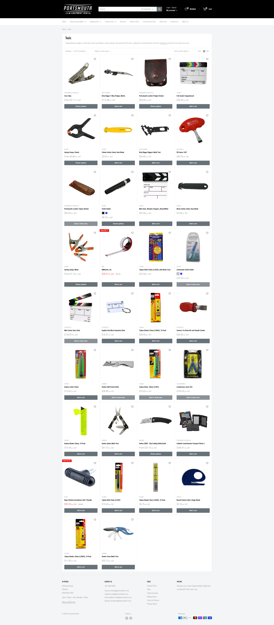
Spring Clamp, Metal (71, 270)
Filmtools (180, 149)
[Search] (159, 9)
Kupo (66, 497)
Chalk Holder (106, 209)
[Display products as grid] (204, 51)
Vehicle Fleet (134, 22)
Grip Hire (123, 22)
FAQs (149, 589)
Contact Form (152, 586)
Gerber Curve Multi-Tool (110, 556)
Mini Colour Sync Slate (72, 330)
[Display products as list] (208, 51)
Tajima (141, 266)
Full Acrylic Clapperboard (185, 96)
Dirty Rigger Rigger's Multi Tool (150, 152)
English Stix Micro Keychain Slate (113, 330)
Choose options (81, 106)
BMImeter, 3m (106, 270)
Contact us (164, 43)
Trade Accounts (152, 593)
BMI (103, 266)
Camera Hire (109, 22)
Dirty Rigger (106, 93)
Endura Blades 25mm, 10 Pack (74, 444)
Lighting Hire (94, 22)
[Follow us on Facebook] (126, 618)
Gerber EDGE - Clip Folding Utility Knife (152, 444)
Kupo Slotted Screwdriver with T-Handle (78, 500)
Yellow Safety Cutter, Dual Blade (113, 152)
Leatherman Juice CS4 (184, 387)
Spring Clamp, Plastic (71, 152)
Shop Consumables (77, 22)
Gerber (104, 384)
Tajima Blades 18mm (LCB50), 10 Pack (77, 556)
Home (64, 22)
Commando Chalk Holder (185, 270)
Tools (69, 29)
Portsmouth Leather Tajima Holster (76, 209)
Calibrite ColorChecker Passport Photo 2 (191, 444)
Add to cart (118, 106)
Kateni (66, 384)
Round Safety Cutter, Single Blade (188, 500)
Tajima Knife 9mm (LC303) (111, 500)
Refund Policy (152, 597)
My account (171, 10)
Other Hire (163, 22)
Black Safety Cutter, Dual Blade (187, 209)
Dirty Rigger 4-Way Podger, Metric (113, 96)
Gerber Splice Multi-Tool (110, 444)
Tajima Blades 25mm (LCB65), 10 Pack (152, 330)
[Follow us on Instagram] (130, 618)
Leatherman (181, 384)
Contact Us (174, 22)
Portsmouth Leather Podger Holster (151, 96)
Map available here (68, 602)
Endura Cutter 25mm (71, 387)
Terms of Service (153, 600)
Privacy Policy (152, 604)
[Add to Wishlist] (95, 59)
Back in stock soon (80, 224)
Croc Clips (67, 96)
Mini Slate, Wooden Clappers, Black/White (153, 209)
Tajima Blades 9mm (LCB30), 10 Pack (152, 500)
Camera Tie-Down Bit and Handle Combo (191, 330)
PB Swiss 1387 (182, 152)
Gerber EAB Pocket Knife (110, 387)
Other (179, 93)
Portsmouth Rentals (71, 93)
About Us (185, 22)
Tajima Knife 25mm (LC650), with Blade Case (155, 270)
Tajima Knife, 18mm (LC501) (149, 387)
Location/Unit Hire (149, 22)
